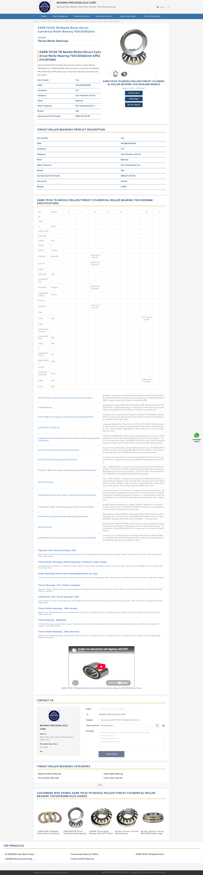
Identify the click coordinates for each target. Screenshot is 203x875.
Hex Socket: (43, 80)
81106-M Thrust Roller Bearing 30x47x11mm (58, 460)
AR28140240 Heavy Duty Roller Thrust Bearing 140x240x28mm (67, 495)
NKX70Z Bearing (45, 482)
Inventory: (42, 90)
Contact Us (47, 873)
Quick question (93, 726)
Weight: (40, 187)
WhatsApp (133, 99)
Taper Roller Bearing (129, 16)
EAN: (40, 85)
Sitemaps (64, 873)
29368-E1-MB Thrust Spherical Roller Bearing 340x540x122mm (67, 470)
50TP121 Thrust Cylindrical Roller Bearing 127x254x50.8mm (65, 398)
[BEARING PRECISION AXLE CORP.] (44, 6)
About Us (37, 873)
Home (44, 16)
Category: (42, 95)
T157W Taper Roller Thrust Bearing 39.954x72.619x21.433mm (66, 507)
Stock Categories (60, 16)
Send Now (111, 754)
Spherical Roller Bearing (106, 16)
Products (43, 21)
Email (88, 709)
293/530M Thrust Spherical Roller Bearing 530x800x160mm (66, 417)
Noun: (40, 101)
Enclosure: (42, 181)
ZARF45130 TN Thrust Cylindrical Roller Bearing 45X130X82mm (67, 538)
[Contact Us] (196, 437)
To (87, 715)
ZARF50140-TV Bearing (48, 428)
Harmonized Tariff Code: (49, 116)
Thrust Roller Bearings (154, 16)
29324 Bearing (45, 407)
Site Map (56, 873)
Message (89, 731)
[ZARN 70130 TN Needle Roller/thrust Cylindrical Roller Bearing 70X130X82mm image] (134, 47)
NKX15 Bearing (45, 527)
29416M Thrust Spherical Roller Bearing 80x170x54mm (63, 516)
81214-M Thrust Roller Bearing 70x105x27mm (58, 450)
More (100, 785)
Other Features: (45, 106)
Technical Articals (82, 16)
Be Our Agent (134, 105)
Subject (89, 720)
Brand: (41, 111)
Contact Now (134, 93)
